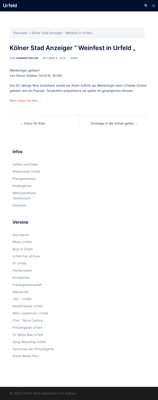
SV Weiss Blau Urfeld (28, 335)
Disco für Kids (34, 123)
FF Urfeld (19, 263)
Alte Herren (21, 235)
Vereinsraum (21, 198)
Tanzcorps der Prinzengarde (33, 349)
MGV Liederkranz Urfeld (30, 313)
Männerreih (21, 292)
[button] (145, 5)
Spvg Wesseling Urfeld (29, 342)
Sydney (70, 393)
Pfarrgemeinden (24, 179)
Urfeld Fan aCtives (26, 256)
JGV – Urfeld (22, 299)
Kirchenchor (21, 278)
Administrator (27, 58)
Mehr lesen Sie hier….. (25, 100)
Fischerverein (22, 270)
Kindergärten (22, 186)
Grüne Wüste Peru (26, 356)
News (74, 58)
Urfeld (10, 5)
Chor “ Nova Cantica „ (29, 320)
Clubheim (19, 205)
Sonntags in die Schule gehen (112, 123)
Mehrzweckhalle (24, 193)
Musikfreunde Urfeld (27, 306)
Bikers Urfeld (22, 242)
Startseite (20, 33)
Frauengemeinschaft (27, 285)
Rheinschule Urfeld (26, 171)
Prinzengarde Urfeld (27, 327)
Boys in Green (23, 249)
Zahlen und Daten (25, 164)
